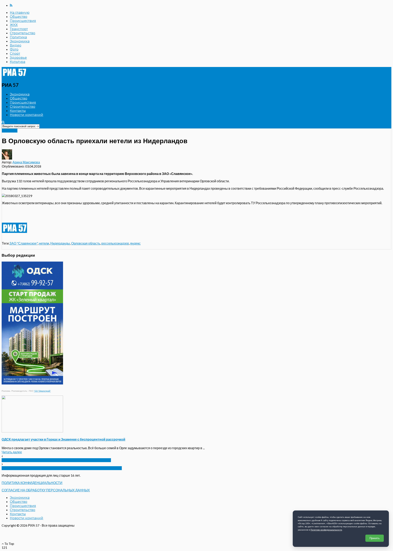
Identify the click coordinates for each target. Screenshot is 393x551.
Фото (14, 49)
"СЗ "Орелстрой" (42, 391)
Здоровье (18, 58)
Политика (18, 37)
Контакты (18, 111)
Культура (17, 62)
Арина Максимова (26, 162)
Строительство (22, 33)
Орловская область (85, 243)
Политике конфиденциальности (326, 530)
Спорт (15, 54)
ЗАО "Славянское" (23, 243)
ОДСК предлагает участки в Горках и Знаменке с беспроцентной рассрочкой (63, 439)
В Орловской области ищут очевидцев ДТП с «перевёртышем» (56, 460)
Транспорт (19, 29)
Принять (374, 538)
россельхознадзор (115, 243)
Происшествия (23, 21)
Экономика (19, 41)
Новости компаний (26, 115)
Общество (18, 17)
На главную (19, 13)
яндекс (135, 243)
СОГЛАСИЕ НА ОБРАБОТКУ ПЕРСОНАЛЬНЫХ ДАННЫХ (46, 490)
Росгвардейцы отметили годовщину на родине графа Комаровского (62, 468)
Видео (15, 45)
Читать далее (12, 452)
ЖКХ (14, 25)
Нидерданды (60, 243)
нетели (44, 243)
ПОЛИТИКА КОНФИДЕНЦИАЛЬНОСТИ (32, 483)
